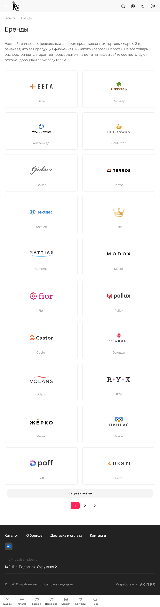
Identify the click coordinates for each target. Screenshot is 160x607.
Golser (41, 185)
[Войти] (133, 6)
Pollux (119, 310)
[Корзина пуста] (153, 6)
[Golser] (41, 170)
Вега (41, 101)
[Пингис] (118, 421)
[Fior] (41, 296)
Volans (41, 394)
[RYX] (118, 379)
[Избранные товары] (142, 6)
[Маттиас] (41, 254)
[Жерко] (41, 421)
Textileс (41, 227)
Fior (41, 310)
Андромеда (41, 143)
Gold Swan (118, 143)
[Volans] (41, 379)
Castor (41, 352)
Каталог (12, 535)
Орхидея (119, 352)
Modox (119, 268)
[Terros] (118, 170)
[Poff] (41, 463)
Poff (41, 478)
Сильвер (119, 101)
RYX (119, 394)
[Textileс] (41, 212)
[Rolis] (118, 212)
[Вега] (41, 86)
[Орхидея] (118, 337)
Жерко (41, 436)
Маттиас (41, 268)
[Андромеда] (41, 128)
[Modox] (118, 254)
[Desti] (118, 463)
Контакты (98, 535)
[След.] (94, 505)
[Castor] (41, 337)
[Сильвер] (118, 86)
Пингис (119, 436)
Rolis (119, 227)
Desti (119, 478)
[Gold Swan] (118, 128)
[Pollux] (118, 296)
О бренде (34, 535)
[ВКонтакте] (8, 546)
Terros (118, 185)
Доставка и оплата (66, 535)
